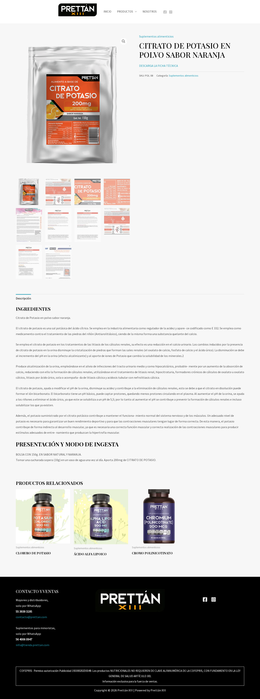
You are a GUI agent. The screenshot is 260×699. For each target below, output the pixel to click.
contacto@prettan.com (31, 617)
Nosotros (150, 11)
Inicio (107, 11)
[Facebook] (165, 12)
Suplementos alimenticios (156, 36)
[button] (123, 41)
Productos (125, 11)
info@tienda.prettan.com (32, 645)
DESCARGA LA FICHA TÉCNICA (158, 66)
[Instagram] (170, 12)
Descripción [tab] (23, 298)
